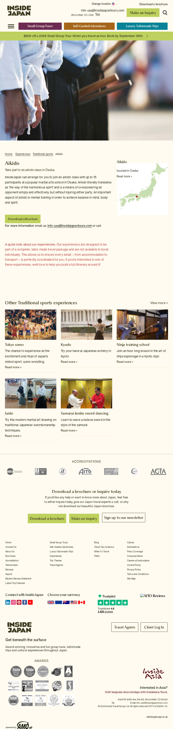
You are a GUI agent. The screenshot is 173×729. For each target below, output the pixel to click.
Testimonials (11, 565)
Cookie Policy (134, 565)
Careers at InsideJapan (138, 560)
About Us (10, 551)
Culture (130, 542)
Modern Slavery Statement (18, 578)
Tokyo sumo (14, 344)
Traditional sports (43, 154)
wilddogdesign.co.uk (157, 716)
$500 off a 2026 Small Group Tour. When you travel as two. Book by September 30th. (83, 36)
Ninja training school (133, 344)
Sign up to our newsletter (123, 517)
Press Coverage (135, 551)
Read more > (124, 176)
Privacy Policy (134, 569)
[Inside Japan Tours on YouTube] (30, 602)
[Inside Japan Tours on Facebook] (24, 602)
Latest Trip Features (15, 583)
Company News (135, 556)
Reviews (9, 569)
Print (165, 154)
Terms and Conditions (138, 574)
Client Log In (154, 627)
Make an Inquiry (143, 12)
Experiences (23, 154)
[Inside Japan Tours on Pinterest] (19, 602)
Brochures (10, 556)
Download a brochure (153, 4)
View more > (159, 303)
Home (9, 154)
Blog (96, 542)
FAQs (97, 556)
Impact (8, 574)
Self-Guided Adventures (89, 26)
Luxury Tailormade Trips (142, 26)
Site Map (131, 578)
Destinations (133, 547)
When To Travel (101, 551)
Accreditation (11, 560)
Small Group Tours (40, 26)
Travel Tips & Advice (104, 547)
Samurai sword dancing (84, 413)
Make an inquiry (84, 518)
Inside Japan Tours (19, 10)
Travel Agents (56, 565)
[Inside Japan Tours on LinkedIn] (7, 602)
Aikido (59, 154)
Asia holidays (131, 692)
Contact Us (11, 547)
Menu (11, 26)
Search (163, 12)
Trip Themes (56, 560)
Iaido (9, 413)
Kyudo (66, 344)
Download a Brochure (23, 219)
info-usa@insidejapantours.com (103, 10)
